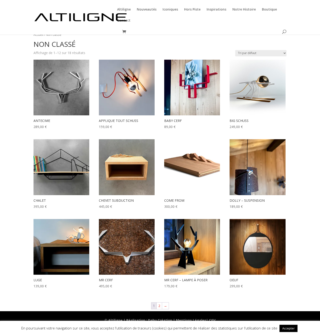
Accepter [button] (288, 328)
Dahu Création (160, 320)
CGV (212, 320)
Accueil (38, 35)
